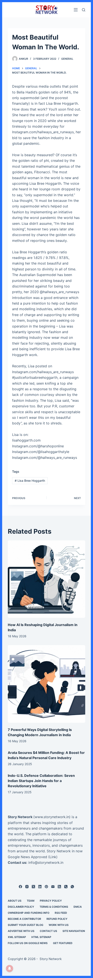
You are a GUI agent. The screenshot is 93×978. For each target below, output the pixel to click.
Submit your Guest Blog (25, 925)
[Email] (53, 886)
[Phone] (65, 886)
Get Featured (62, 943)
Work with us (59, 925)
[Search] (83, 9)
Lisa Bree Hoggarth (30, 480)
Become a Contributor (24, 918)
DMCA (78, 906)
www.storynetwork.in (52, 817)
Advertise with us (21, 931)
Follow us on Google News (28, 943)
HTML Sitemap (41, 937)
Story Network (20, 817)
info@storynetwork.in (45, 862)
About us (14, 900)
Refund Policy (56, 918)
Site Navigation (74, 931)
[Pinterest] (46, 886)
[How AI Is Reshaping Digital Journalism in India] (46, 579)
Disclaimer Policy (21, 906)
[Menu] (76, 10)
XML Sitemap (17, 937)
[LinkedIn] (40, 886)
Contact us (48, 931)
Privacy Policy (51, 900)
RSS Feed (61, 912)
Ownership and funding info (28, 912)
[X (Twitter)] (33, 886)
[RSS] (59, 886)
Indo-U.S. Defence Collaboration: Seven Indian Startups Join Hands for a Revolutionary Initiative (41, 780)
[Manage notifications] (9, 968)
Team (30, 900)
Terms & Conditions (54, 906)
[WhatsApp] (72, 886)
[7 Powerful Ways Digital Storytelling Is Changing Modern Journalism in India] (46, 684)
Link (53, 857)
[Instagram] (27, 886)
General (67, 58)
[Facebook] (20, 886)
